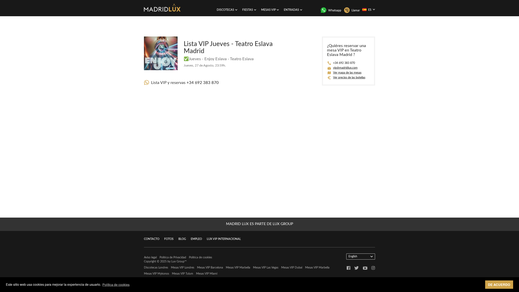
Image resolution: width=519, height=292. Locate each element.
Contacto (151, 239)
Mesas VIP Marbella (238, 267)
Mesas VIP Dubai (291, 267)
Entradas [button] (291, 10)
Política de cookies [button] (116, 284)
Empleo (196, 239)
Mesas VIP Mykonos (156, 273)
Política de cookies (200, 257)
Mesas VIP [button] (268, 10)
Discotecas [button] (225, 10)
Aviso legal (150, 257)
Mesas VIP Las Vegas (265, 267)
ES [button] (369, 10)
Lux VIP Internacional (224, 239)
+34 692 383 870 (203, 83)
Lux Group (177, 261)
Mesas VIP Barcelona (210, 267)
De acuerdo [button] (499, 284)
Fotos (169, 239)
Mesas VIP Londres (182, 267)
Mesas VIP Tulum (182, 273)
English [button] (353, 256)
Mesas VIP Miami (206, 273)
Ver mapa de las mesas (347, 72)
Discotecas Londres (156, 267)
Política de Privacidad (173, 257)
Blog (182, 239)
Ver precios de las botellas (349, 77)
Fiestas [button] (247, 10)
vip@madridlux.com (345, 68)
